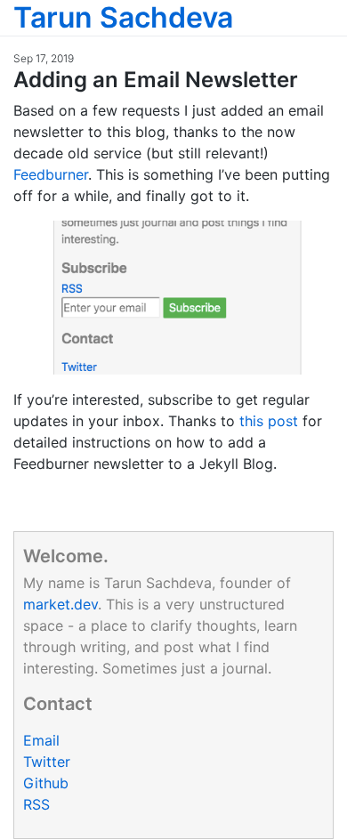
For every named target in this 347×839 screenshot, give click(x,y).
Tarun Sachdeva (123, 17)
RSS (36, 804)
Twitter (46, 761)
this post (268, 421)
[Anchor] (308, 78)
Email (41, 740)
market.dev (60, 604)
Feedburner (50, 174)
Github (46, 783)
